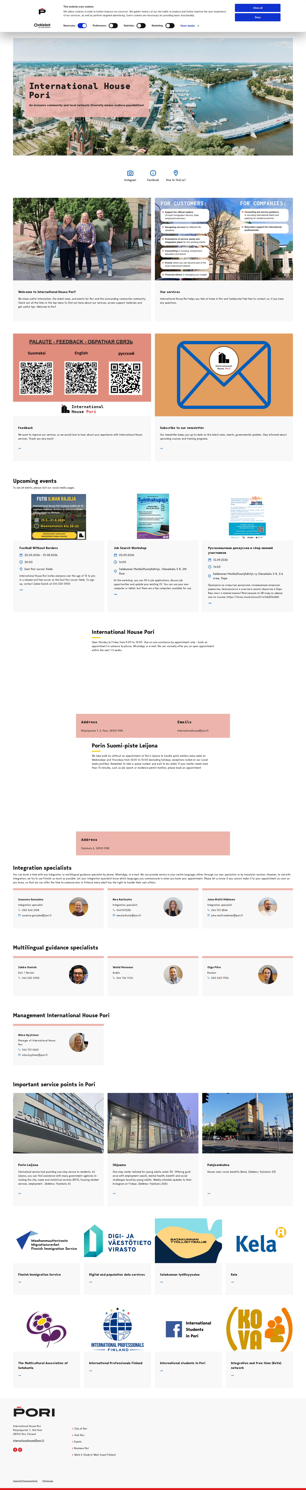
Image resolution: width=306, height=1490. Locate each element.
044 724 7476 (125, 977)
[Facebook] (15, 1450)
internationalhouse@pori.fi (28, 1440)
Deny (258, 17)
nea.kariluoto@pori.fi (129, 915)
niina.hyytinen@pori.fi (34, 1055)
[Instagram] (20, 1450)
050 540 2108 (30, 910)
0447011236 (124, 910)
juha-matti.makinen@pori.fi (227, 915)
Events (77, 1441)
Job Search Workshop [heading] (130, 548)
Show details (187, 25)
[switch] (113, 25)
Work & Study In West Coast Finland (94, 1454)
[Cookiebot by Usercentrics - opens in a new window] (42, 25)
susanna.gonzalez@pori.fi (36, 915)
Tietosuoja (47, 1480)
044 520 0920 (31, 977)
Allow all (257, 8)
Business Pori (81, 1448)
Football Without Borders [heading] (38, 548)
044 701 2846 (219, 910)
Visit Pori (78, 1435)
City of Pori (80, 1428)
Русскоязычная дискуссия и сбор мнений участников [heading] (240, 550)
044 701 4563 (30, 1049)
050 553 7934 (220, 977)
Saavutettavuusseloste (25, 1480)
